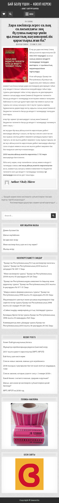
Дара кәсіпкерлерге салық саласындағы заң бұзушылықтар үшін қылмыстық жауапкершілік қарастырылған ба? (29, 33)
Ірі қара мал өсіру (10, 240)
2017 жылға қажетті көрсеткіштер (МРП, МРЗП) (23, 352)
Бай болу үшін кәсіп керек (14, 356)
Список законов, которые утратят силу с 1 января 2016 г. (27, 373)
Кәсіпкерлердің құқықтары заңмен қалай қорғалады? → (34, 203)
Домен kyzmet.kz (11, 230)
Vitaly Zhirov (23, 44)
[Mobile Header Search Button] (10, 14)
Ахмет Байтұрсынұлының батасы (17, 342)
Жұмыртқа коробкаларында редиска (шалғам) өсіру (25, 347)
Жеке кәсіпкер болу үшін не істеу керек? (20, 244)
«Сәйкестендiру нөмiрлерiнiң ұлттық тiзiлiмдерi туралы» (28, 310)
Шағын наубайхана (11, 235)
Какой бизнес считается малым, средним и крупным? (26, 378)
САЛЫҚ (30, 21)
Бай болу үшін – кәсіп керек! (29, 3)
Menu (31, 14)
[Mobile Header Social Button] (3, 14)
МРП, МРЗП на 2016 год (13, 390)
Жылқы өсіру (8, 249)
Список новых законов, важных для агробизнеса (23, 361)
